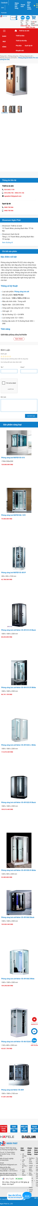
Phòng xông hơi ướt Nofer (8, 58)
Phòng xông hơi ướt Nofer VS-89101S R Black (18, 630)
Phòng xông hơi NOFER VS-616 (13, 458)
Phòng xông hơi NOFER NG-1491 (13, 515)
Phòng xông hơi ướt (26, 56)
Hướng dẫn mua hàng (31, 1160)
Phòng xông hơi (13, 56)
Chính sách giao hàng (31, 1168)
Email (23, 367)
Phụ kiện (19, 45)
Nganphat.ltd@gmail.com (8, 1164)
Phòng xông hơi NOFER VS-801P (13, 573)
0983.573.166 (19, 193)
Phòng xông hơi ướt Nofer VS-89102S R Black (18, 802)
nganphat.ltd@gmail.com (12, 196)
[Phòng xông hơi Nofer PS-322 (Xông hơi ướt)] (4, 109)
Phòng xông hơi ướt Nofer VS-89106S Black (17, 917)
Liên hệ (23, 1161)
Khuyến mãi (20, 50)
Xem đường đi (7, 242)
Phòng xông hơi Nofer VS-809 (12, 1090)
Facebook (4, 2)
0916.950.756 (9, 193)
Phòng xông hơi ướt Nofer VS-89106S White (17, 979)
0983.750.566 (34, 1044)
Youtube (4, 13)
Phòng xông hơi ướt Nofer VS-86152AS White (18, 1042)
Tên (2, 367)
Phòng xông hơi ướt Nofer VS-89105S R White (18, 870)
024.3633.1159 (9, 189)
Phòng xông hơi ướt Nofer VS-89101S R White (18, 687)
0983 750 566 (8, 207)
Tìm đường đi (24, 1165)
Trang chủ (15, 30)
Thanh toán (23, 5)
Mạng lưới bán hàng (17, 5)
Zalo (2, 7)
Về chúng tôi (24, 1155)
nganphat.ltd (34, 1023)
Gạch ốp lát (28, 45)
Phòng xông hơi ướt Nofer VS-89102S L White (18, 745)
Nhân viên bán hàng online (29, 5)
